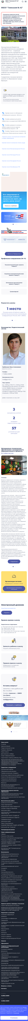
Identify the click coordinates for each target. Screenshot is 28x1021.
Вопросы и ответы (6, 986)
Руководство (4, 963)
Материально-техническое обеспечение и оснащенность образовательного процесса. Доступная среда (13, 974)
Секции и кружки (6, 934)
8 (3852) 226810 (5, 995)
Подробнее (14, 561)
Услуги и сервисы (6, 936)
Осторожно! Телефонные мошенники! (11, 879)
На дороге (4, 868)
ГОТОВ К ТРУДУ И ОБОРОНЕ (9, 808)
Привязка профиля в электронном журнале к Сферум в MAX (10, 842)
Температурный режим (8, 829)
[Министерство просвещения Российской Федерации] (14, 724)
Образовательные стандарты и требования (9, 957)
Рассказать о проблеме (14, 705)
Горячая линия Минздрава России (11, 161)
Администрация (5, 746)
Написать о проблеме (11, 205)
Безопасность (5, 852)
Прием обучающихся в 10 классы (10, 905)
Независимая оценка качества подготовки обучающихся (13, 797)
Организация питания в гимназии (14, 588)
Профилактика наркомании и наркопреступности (9, 889)
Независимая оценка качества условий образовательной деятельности (12, 794)
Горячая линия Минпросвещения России (13, 148)
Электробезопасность (7, 872)
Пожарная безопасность (8, 874)
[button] (23, 1)
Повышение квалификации (9, 779)
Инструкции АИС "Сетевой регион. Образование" (11, 849)
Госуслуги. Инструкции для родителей (12, 838)
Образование (5, 955)
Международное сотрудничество (10, 970)
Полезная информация (7, 914)
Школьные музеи (6, 821)
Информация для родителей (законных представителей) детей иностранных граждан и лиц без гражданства (12, 909)
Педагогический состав (7, 748)
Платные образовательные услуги (10, 953)
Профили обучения (6, 750)
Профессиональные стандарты (9, 773)
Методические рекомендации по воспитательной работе (10, 785)
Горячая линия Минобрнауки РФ (11, 167)
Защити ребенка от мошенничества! (11, 877)
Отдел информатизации (8, 755)
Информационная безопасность (10, 854)
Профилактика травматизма (9, 859)
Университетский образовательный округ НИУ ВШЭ (13, 923)
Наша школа (4, 742)
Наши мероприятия (6, 804)
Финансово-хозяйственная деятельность (12, 965)
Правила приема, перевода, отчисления (12, 903)
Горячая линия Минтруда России (11, 154)
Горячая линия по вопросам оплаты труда (13, 142)
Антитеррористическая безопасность (11, 894)
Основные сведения (6, 949)
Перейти (6, 612)
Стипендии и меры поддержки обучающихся (9, 977)
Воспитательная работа (7, 800)
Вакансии (3, 782)
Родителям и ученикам (7, 912)
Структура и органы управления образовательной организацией (10, 968)
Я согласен (14, 1018)
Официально (5, 943)
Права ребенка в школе (7, 887)
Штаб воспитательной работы (9, 802)
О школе (3, 744)
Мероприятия (5, 928)
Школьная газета (5, 810)
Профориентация (6, 819)
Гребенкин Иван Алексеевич (11, 367)
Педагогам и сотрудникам (8, 767)
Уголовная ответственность (9, 881)
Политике (16, 1013)
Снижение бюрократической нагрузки (12, 788)
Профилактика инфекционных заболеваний (9, 856)
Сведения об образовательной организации (10, 946)
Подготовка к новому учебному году (11, 757)
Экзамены (4, 916)
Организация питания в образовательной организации (12, 960)
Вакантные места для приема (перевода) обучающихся (12, 981)
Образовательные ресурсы (8, 771)
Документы (4, 951)
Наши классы (5, 752)
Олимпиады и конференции (9, 918)
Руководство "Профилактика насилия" (11, 876)
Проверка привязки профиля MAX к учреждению (11, 845)
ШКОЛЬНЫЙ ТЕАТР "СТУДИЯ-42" (10, 815)
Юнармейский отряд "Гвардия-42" (10, 806)
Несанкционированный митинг (10, 866)
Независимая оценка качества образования (9, 791)
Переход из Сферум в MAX (8, 840)
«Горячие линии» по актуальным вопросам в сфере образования (14, 137)
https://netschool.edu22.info (8, 608)
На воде (3, 870)
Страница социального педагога (10, 817)
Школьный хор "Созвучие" (8, 827)
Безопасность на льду (7, 892)
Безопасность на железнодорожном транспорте (11, 884)
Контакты (4, 988)
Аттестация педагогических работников (12, 775)
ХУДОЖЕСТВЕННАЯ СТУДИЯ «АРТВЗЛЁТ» (12, 825)
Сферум (3, 834)
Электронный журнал (7, 769)
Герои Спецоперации (7, 823)
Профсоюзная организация (8, 781)
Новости (3, 930)
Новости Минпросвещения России (11, 777)
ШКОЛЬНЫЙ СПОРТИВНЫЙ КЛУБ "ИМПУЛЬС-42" (10, 813)
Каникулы (4, 932)
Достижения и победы (7, 754)
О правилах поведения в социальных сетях (11, 863)
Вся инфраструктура (7, 453)
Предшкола (4, 920)
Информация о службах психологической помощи (12, 926)
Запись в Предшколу (14, 254)
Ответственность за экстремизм (10, 861)
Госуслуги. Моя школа (7, 836)
